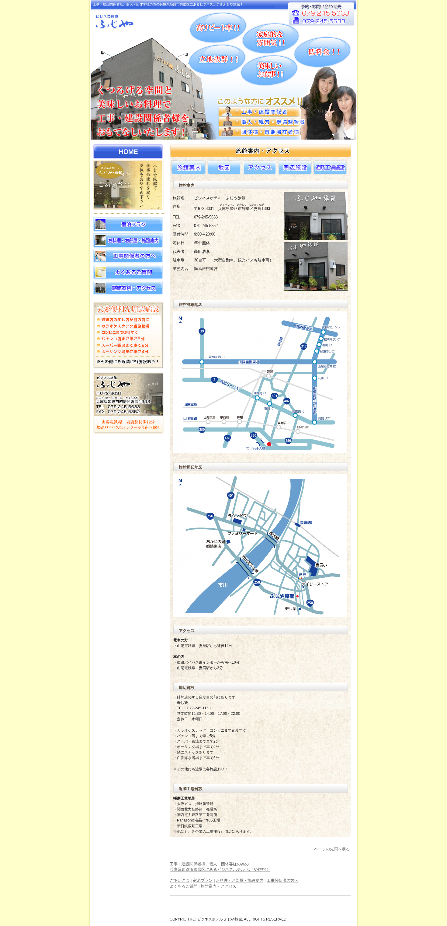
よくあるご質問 (183, 886)
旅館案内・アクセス (218, 886)
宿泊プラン (203, 880)
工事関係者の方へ (282, 880)
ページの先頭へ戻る (332, 849)
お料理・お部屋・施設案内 (239, 880)
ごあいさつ (179, 880)
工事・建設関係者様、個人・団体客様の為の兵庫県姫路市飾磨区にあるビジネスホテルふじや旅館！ (168, 4)
